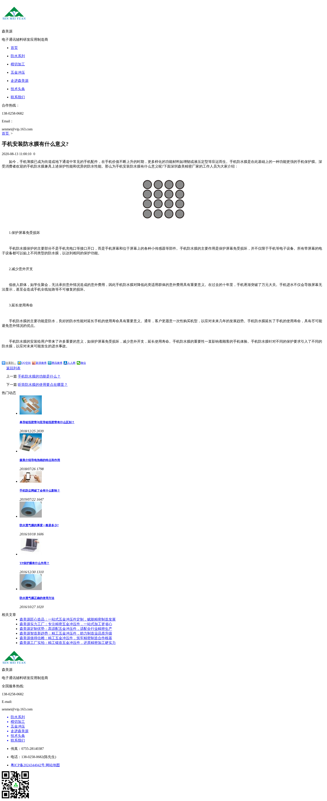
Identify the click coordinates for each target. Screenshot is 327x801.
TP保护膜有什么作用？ (34, 563)
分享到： (11, 362)
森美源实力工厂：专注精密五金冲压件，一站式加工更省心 (66, 624)
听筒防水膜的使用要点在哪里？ (43, 384)
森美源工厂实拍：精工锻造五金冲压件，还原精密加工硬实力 (68, 643)
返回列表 (13, 368)
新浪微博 (41, 362)
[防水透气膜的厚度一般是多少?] (172, 510)
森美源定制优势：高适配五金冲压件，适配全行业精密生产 (66, 629)
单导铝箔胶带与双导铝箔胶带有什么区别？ (47, 422)
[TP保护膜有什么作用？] (172, 546)
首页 (6, 133)
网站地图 (53, 765)
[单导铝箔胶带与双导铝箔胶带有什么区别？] (172, 405)
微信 (83, 362)
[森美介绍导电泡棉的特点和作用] (172, 443)
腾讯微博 (57, 362)
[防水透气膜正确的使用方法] (172, 582)
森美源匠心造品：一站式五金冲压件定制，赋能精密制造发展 (68, 619)
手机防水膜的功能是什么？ (39, 376)
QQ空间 (26, 362)
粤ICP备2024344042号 (28, 765)
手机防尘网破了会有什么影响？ (40, 490)
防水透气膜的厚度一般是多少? (39, 525)
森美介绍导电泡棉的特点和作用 (40, 460)
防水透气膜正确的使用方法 (37, 598)
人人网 (71, 362)
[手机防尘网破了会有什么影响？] (172, 477)
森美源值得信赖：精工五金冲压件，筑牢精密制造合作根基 (66, 638)
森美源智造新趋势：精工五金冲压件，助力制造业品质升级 (66, 633)
